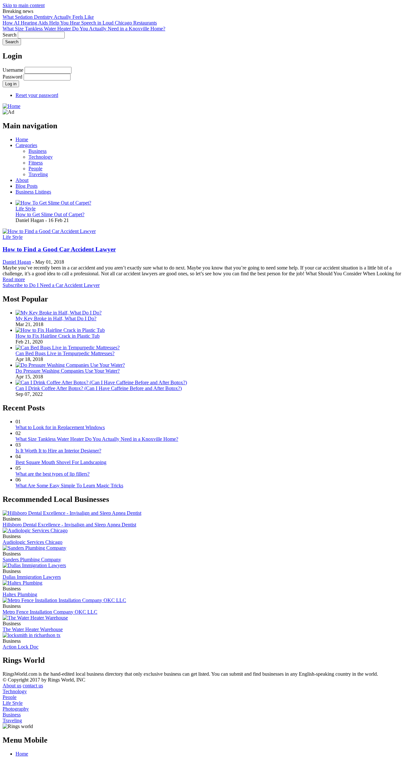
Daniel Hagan (17, 262)
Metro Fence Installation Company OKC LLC (50, 612)
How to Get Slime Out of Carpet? (50, 214)
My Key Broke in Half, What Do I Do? (56, 318)
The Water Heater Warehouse (33, 629)
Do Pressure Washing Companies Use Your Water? (68, 371)
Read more (14, 279)
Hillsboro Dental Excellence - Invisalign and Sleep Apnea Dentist (69, 524)
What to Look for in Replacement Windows (60, 427)
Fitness (35, 162)
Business (37, 151)
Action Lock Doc (20, 647)
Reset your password (37, 95)
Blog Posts (27, 186)
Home (22, 139)
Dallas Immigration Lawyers (32, 577)
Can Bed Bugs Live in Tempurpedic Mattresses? (65, 353)
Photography (16, 709)
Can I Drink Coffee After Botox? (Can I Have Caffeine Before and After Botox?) (99, 388)
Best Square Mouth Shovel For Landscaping (61, 462)
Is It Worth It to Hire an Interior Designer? (58, 450)
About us (12, 685)
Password (12, 76)
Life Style (26, 208)
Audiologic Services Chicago (32, 542)
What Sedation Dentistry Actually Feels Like (48, 17)
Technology (40, 157)
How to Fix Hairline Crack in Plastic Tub (58, 336)
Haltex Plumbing (20, 594)
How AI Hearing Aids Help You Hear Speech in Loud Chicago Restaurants (80, 23)
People (35, 168)
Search (9, 34)
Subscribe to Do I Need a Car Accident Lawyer (51, 285)
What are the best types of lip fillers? (53, 474)
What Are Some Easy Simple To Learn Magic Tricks (69, 485)
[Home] (11, 106)
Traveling (38, 174)
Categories (26, 145)
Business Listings (33, 192)
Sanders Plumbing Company (32, 559)
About (22, 180)
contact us (33, 685)
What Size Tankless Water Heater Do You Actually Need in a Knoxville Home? (84, 28)
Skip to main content (24, 5)
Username (13, 70)
